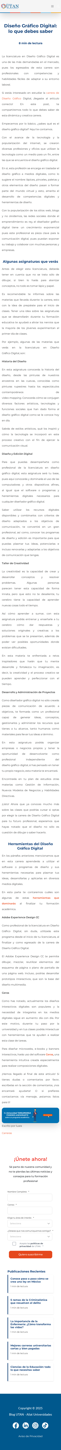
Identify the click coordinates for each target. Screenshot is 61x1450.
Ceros (49, 1054)
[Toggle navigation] (52, 6)
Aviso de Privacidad (30, 1436)
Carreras (7, 1133)
